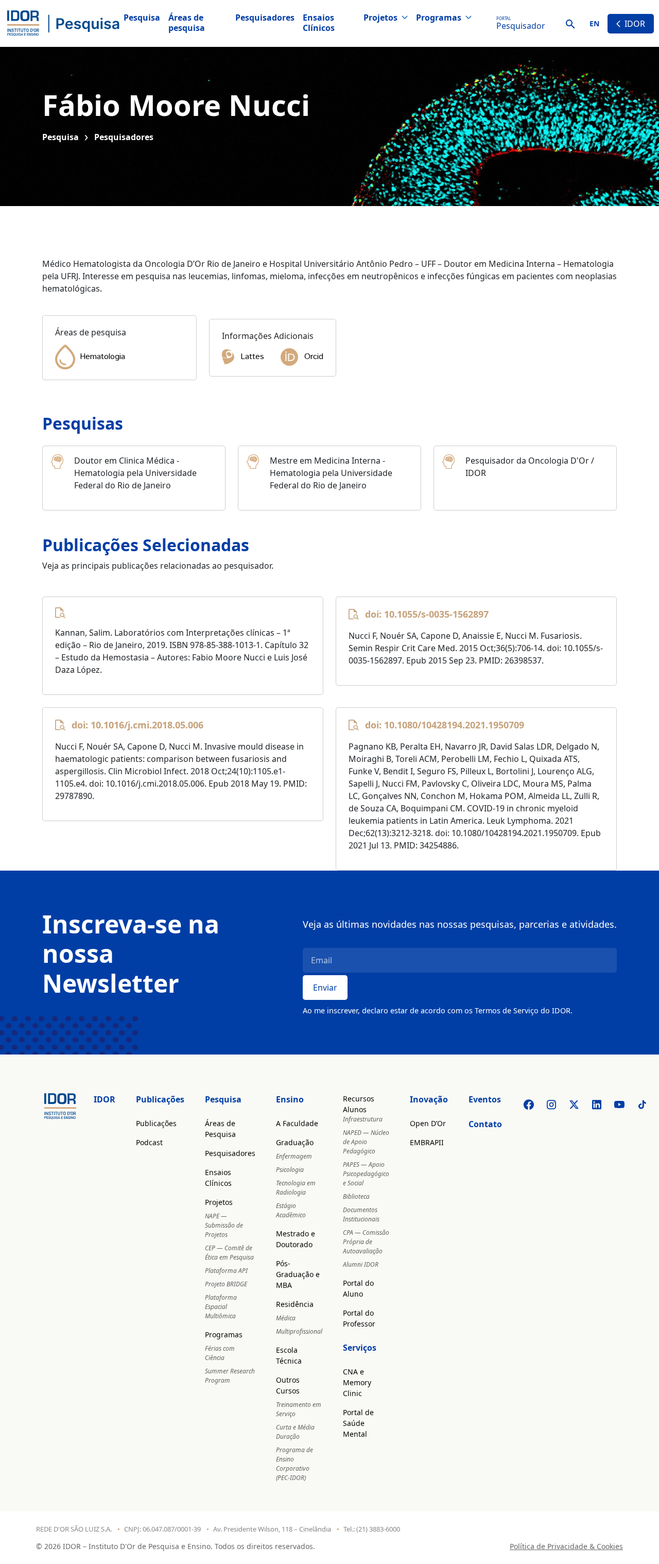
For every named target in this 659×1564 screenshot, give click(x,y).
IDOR (635, 23)
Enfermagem (294, 1156)
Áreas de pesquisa (186, 22)
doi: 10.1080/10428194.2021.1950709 (444, 725)
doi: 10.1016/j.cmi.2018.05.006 (137, 725)
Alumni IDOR (360, 1264)
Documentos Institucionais (361, 1214)
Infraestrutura (363, 1119)
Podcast (149, 1142)
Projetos (380, 17)
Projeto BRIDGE (226, 1284)
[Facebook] (528, 1104)
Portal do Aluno (358, 1288)
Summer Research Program (230, 1376)
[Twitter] (574, 1104)
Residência (295, 1304)
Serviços (359, 1347)
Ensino (290, 1099)
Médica (286, 1318)
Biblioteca (356, 1196)
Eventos (485, 1099)
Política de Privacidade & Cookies (566, 1546)
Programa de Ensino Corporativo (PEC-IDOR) (294, 1464)
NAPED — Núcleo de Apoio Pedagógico (366, 1141)
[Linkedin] (596, 1104)
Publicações (160, 1099)
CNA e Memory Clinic (357, 1382)
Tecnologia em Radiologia (296, 1188)
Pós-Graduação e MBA (298, 1274)
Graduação (295, 1142)
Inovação (429, 1099)
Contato (485, 1124)
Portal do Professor (359, 1318)
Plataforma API (226, 1270)
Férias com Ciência (220, 1353)
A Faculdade (297, 1123)
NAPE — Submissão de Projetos (224, 1225)
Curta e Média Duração (295, 1432)
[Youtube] (619, 1104)
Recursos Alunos (358, 1104)
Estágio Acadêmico (291, 1210)
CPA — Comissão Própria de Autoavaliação (366, 1241)
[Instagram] (551, 1104)
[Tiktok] (642, 1104)
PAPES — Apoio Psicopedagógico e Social (366, 1173)
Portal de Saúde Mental (358, 1423)
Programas (438, 17)
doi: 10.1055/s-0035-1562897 (427, 614)
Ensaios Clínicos (319, 22)
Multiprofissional (299, 1331)
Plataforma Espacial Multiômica (221, 1306)
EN (594, 23)
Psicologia (290, 1169)
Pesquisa (142, 17)
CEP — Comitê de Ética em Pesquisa (229, 1253)
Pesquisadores (264, 17)
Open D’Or (428, 1123)
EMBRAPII (427, 1142)
